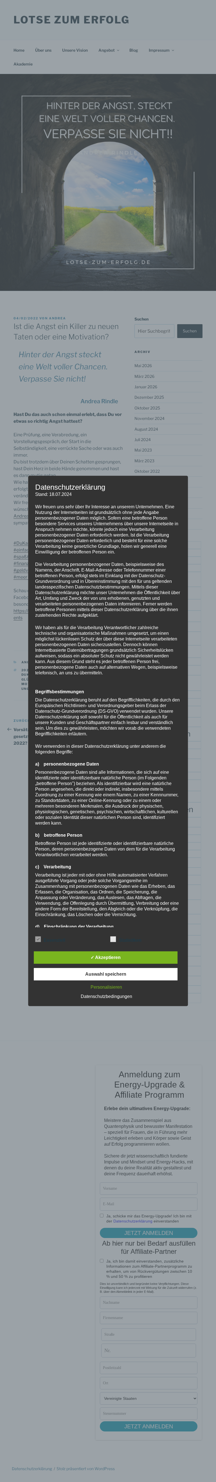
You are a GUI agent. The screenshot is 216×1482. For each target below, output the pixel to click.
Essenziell (54, 940)
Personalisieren (106, 987)
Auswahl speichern (105, 974)
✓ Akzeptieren (106, 957)
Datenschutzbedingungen (106, 996)
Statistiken (130, 940)
